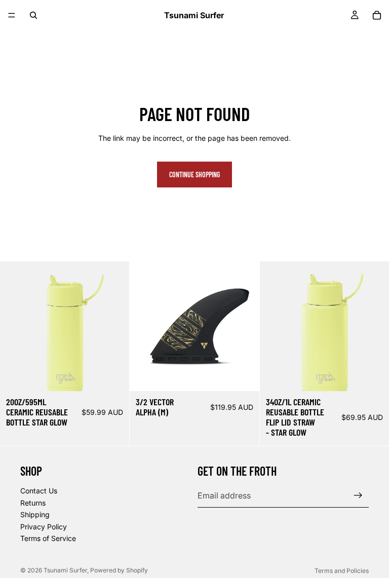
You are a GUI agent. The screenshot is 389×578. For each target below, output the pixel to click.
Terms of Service (48, 538)
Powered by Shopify (119, 570)
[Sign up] (358, 495)
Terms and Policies (342, 570)
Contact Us (38, 490)
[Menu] (11, 15)
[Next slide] (244, 326)
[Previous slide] (145, 326)
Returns (33, 502)
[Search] (33, 15)
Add (122, 375)
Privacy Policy (43, 526)
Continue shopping (194, 174)
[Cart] (377, 15)
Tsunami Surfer (65, 570)
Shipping (35, 514)
